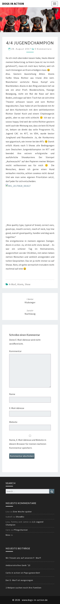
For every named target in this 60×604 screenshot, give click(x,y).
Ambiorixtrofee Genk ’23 (18, 565)
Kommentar (15, 351)
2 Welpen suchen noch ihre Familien (23, 587)
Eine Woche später (22, 511)
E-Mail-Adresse (16, 408)
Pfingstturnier (21, 530)
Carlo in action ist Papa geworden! (23, 572)
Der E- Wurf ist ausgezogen (19, 580)
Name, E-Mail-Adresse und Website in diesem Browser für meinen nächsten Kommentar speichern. (27, 443)
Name (12, 394)
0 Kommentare (43, 49)
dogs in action (13, 3)
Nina (8, 535)
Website (13, 421)
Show (27, 284)
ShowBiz (20, 516)
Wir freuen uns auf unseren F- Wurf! (23, 558)
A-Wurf (12, 284)
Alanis (20, 284)
